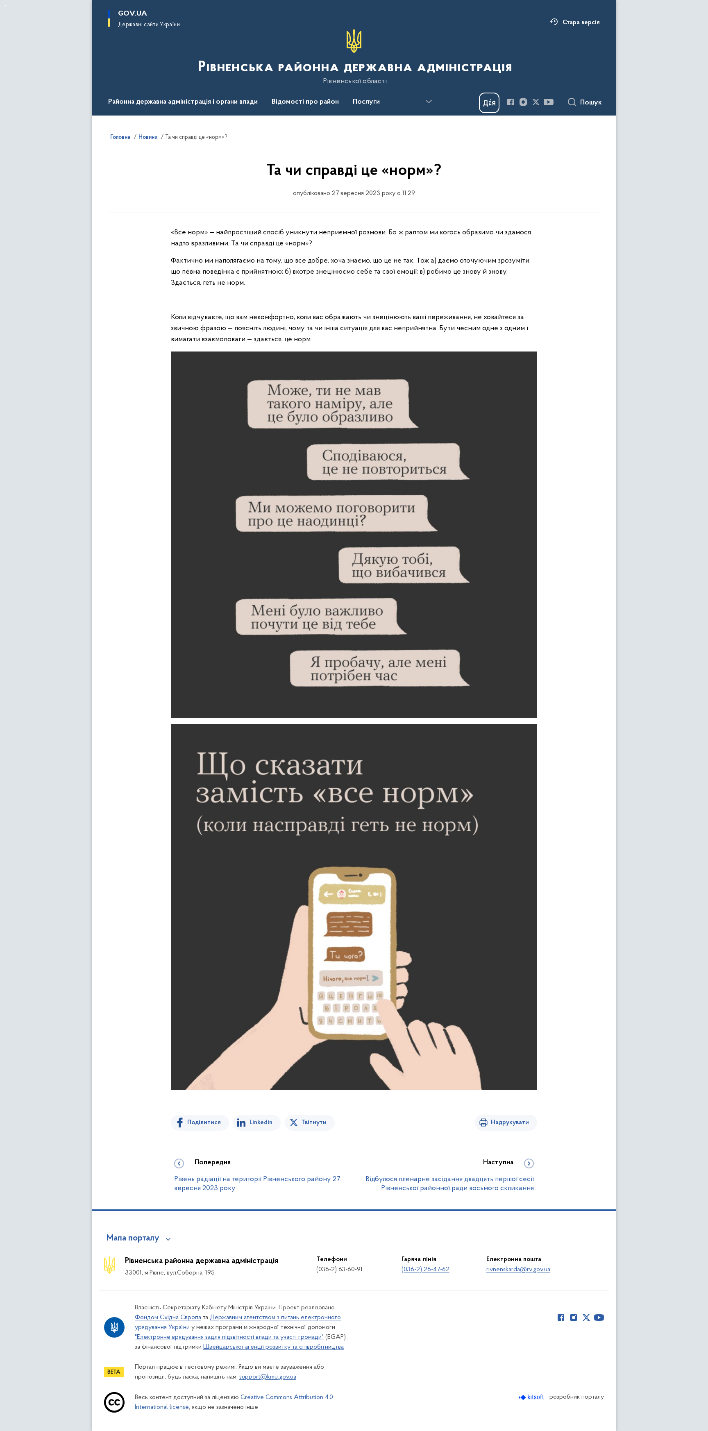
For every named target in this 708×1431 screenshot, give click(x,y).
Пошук (591, 103)
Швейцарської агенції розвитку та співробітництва (273, 1347)
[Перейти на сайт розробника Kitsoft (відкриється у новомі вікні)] (532, 1397)
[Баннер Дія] (489, 103)
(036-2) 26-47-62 (425, 1269)
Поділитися (204, 1122)
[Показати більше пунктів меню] (428, 101)
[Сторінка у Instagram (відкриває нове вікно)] (523, 102)
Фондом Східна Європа (168, 1317)
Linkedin (261, 1122)
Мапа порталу (133, 1238)
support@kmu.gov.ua (267, 1377)
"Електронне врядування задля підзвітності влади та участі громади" (229, 1337)
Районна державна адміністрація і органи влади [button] (183, 102)
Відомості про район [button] (305, 102)
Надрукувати (510, 1122)
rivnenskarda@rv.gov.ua (518, 1269)
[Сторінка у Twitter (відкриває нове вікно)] (536, 102)
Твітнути (314, 1122)
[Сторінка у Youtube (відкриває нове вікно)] (549, 102)
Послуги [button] (366, 102)
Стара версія (581, 22)
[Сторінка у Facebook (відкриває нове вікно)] (510, 102)
